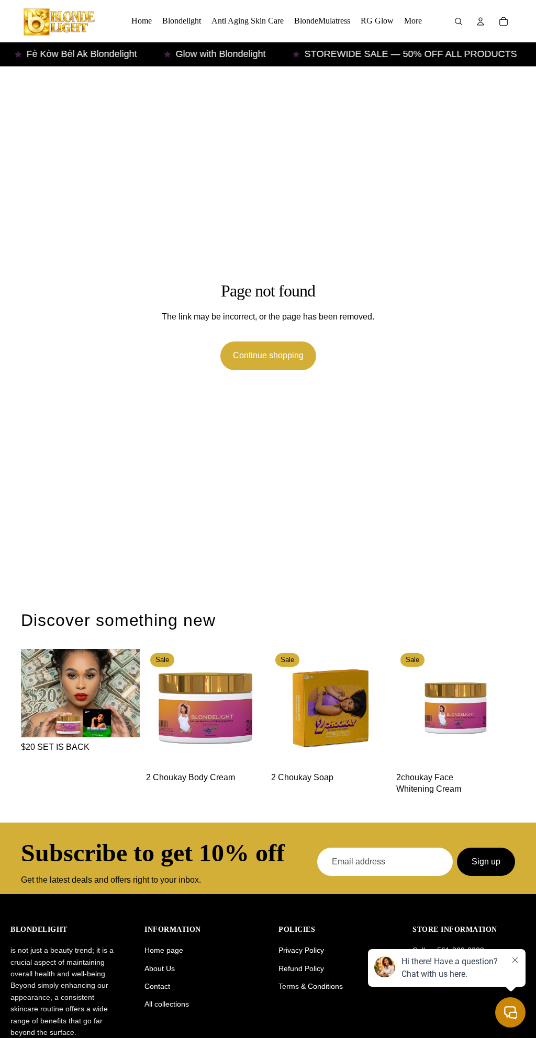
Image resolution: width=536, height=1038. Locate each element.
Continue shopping (268, 355)
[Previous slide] (157, 708)
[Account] (480, 21)
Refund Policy (301, 968)
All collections (166, 1004)
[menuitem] (413, 21)
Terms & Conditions (310, 986)
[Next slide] (253, 708)
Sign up (486, 861)
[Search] (458, 21)
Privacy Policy (301, 950)
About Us (159, 968)
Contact (157, 986)
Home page (163, 950)
